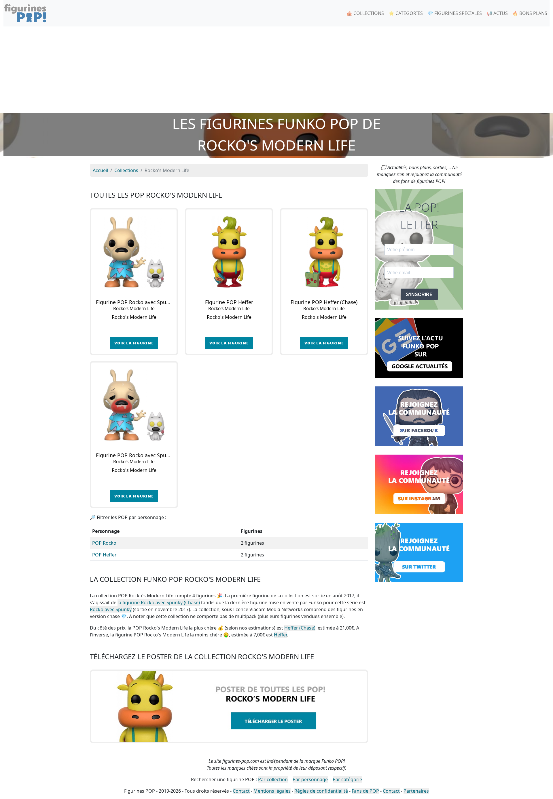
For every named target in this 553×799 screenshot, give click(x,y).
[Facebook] (419, 416)
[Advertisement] (276, 69)
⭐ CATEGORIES (406, 13)
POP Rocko (104, 543)
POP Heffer (104, 555)
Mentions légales (272, 791)
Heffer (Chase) (299, 628)
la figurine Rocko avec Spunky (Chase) (159, 602)
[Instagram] (419, 484)
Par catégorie (347, 779)
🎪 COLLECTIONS (365, 13)
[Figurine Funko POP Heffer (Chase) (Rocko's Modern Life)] (324, 252)
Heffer (280, 635)
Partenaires (416, 791)
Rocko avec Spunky (111, 609)
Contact (241, 791)
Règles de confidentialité (321, 791)
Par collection (273, 779)
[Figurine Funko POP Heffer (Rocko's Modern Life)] (229, 252)
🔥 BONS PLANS (529, 13)
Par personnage (310, 779)
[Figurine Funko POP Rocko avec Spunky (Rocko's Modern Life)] (134, 252)
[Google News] (419, 347)
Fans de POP (365, 791)
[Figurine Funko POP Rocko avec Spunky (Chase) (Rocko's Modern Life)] (134, 405)
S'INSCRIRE (419, 294)
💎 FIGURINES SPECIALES (454, 13)
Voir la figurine (134, 343)
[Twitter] (419, 552)
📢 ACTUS (497, 13)
